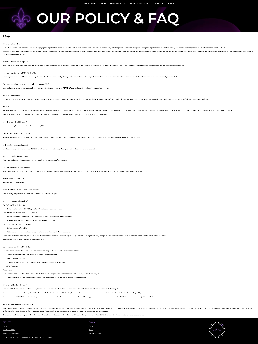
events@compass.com (36, 240)
